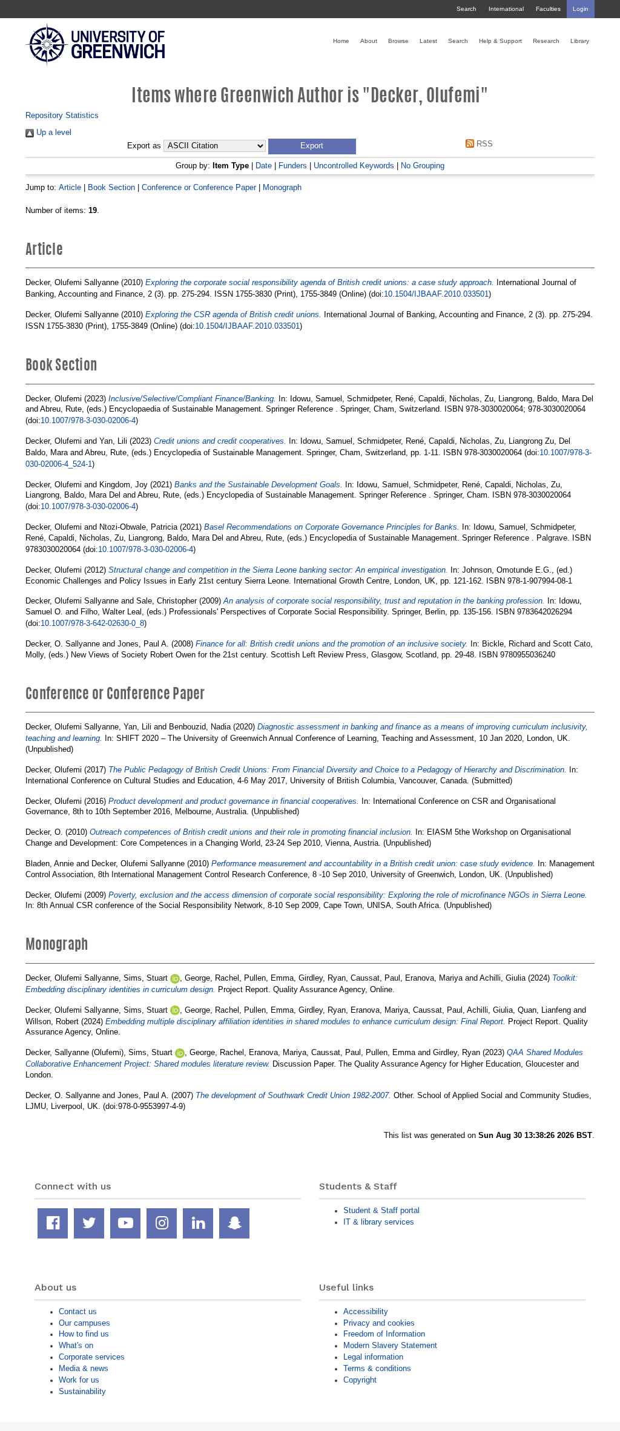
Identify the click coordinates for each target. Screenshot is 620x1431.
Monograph (282, 187)
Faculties (548, 8)
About (368, 41)
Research (546, 41)
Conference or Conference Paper (199, 187)
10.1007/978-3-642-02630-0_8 (92, 623)
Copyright (360, 1379)
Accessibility (365, 1311)
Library (579, 41)
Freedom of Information (384, 1333)
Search (467, 8)
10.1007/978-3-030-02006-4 (88, 420)
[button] (312, 146)
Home (341, 41)
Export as (144, 146)
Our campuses (84, 1322)
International (506, 8)
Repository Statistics (62, 115)
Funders (293, 165)
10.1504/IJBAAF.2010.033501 (436, 293)
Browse (398, 41)
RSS (483, 143)
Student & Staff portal (381, 1210)
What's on (76, 1345)
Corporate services (92, 1356)
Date (264, 165)
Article (70, 187)
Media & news (83, 1368)
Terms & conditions (377, 1368)
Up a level (52, 132)
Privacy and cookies (379, 1322)
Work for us (79, 1379)
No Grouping (422, 165)
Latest (428, 41)
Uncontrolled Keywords (354, 165)
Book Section (111, 187)
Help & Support (500, 41)
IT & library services (378, 1221)
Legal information (373, 1356)
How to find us (84, 1333)
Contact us (78, 1311)
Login (581, 8)
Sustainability (82, 1391)
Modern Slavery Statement (390, 1345)
